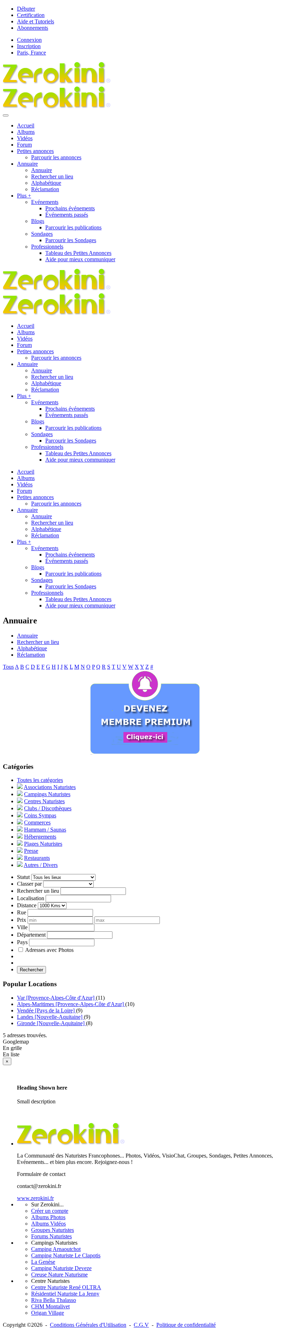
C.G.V (141, 1325)
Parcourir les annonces (56, 157)
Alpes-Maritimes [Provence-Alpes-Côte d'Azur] (71, 1004)
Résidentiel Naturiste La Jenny (65, 1294)
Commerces (37, 822)
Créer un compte (49, 1211)
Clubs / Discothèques (47, 808)
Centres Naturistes (44, 801)
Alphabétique (46, 183)
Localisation (30, 898)
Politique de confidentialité (186, 1325)
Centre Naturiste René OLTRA (66, 1287)
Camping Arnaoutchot (56, 1249)
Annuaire (41, 170)
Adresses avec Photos (49, 950)
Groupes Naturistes (52, 1230)
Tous (8, 667)
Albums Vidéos (48, 1224)
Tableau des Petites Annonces (78, 253)
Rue (21, 912)
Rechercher (31, 969)
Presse (31, 851)
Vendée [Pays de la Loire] (46, 1010)
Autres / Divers (41, 865)
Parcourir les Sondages (70, 240)
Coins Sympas (40, 815)
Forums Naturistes (51, 1236)
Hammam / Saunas (45, 830)
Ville (22, 927)
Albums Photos (48, 1217)
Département (31, 935)
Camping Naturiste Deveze (61, 1268)
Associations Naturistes (50, 787)
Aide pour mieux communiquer (80, 259)
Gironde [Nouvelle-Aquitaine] (51, 1023)
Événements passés (66, 215)
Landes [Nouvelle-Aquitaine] (50, 1017)
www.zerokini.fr (35, 1198)
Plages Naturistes (43, 844)
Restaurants (37, 858)
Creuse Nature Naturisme (59, 1275)
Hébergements (40, 837)
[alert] (145, 1087)
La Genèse (43, 1262)
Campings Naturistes (47, 794)
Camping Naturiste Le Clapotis (65, 1255)
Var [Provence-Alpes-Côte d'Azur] (56, 998)
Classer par (29, 884)
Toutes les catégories (40, 780)
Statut (23, 877)
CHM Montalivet (50, 1306)
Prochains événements (70, 208)
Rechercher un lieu (52, 176)
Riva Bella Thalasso (53, 1300)
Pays (22, 942)
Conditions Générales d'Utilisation (88, 1325)
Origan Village (47, 1313)
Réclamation (45, 189)
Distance (26, 905)
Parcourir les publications (73, 227)
